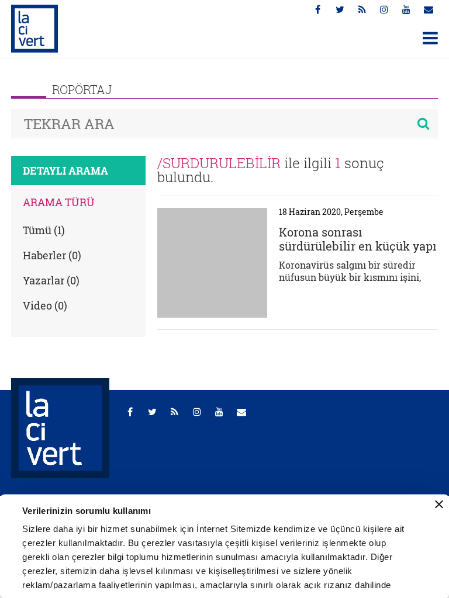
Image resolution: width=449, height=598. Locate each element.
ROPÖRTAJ (82, 89)
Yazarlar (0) (51, 280)
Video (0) (45, 305)
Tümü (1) (44, 230)
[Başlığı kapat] (439, 504)
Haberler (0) (52, 255)
